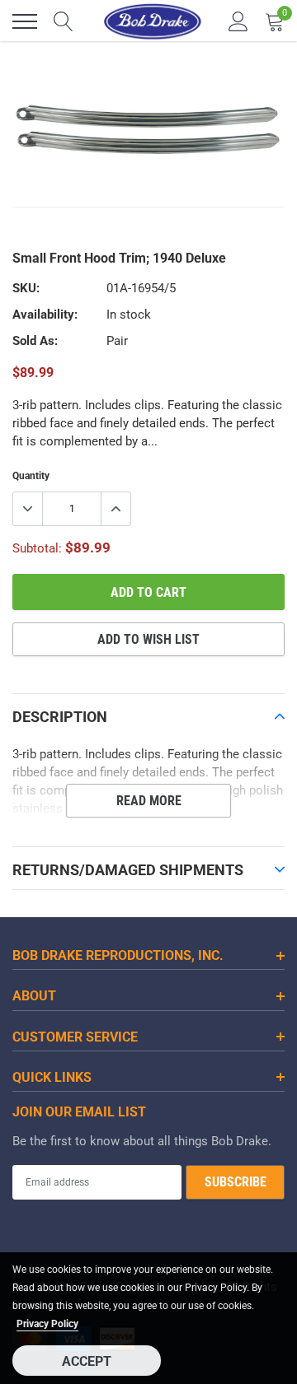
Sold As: (35, 340)
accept (86, 1361)
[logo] (152, 21)
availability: (45, 314)
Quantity (31, 476)
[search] (63, 21)
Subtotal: (37, 548)
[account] (238, 21)
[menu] (24, 21)
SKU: (26, 288)
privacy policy (47, 1324)
